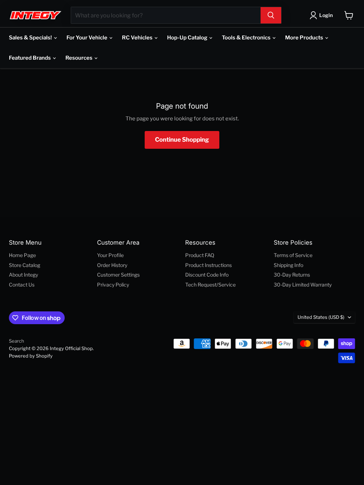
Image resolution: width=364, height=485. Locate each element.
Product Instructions (208, 265)
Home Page (22, 255)
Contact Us (21, 285)
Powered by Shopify (31, 356)
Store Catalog (24, 265)
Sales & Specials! (31, 37)
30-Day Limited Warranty (303, 285)
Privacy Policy (113, 285)
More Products (304, 37)
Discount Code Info (207, 275)
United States (321, 317)
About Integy (23, 275)
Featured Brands (30, 58)
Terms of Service (293, 255)
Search (16, 341)
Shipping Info (288, 265)
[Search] (271, 15)
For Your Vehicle (87, 37)
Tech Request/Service (210, 285)
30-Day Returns (292, 275)
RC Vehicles (138, 37)
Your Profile (110, 255)
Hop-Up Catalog (187, 37)
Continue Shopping (182, 139)
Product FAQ (199, 255)
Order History (112, 265)
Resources (79, 58)
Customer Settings (118, 275)
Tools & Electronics (247, 37)
